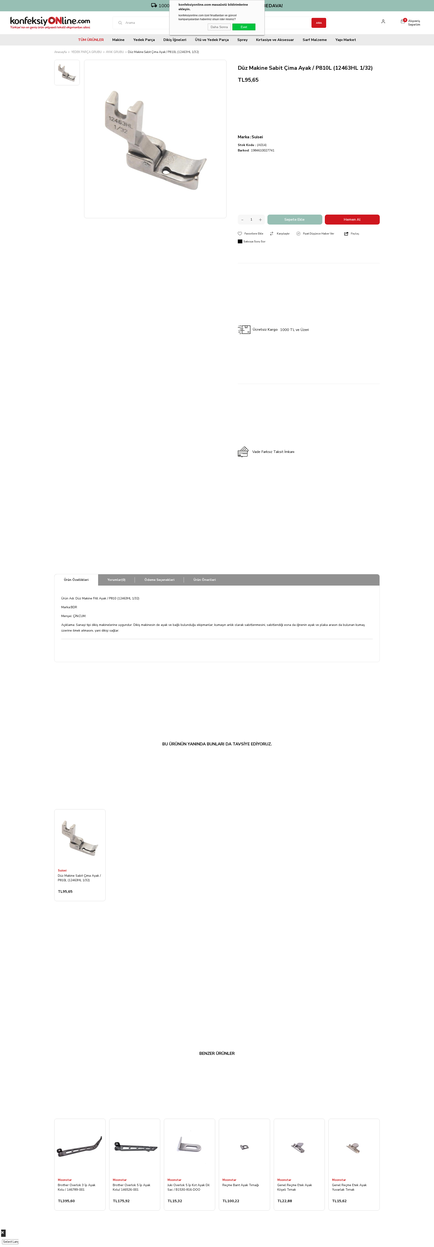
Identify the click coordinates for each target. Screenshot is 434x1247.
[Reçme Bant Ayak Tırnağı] (244, 1147)
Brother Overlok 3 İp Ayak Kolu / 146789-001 (76, 1187)
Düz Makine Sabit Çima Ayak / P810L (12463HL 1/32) (79, 878)
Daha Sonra (219, 27)
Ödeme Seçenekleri (159, 580)
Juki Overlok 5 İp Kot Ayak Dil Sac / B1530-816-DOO (188, 1187)
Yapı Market (345, 39)
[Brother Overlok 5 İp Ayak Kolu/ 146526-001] (134, 1147)
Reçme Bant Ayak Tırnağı (240, 1185)
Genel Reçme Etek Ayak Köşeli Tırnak (294, 1187)
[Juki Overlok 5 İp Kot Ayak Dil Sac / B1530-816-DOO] (189, 1147)
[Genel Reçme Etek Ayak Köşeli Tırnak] (299, 1147)
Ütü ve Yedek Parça (212, 39)
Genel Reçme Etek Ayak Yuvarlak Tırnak (349, 1187)
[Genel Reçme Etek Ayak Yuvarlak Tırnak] (354, 1147)
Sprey (242, 39)
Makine (118, 39)
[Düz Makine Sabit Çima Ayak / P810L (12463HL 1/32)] (79, 837)
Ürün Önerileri (204, 580)
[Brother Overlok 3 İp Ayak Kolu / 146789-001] (79, 1147)
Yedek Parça (144, 39)
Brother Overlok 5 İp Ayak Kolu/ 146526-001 (131, 1187)
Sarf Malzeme (315, 39)
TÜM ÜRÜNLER (91, 39)
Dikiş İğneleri (174, 39)
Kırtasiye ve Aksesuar (275, 39)
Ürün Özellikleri (76, 580)
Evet (244, 27)
